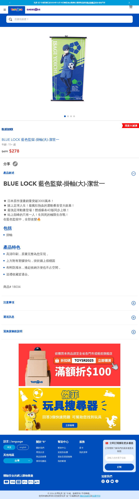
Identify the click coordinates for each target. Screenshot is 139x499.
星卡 (81, 448)
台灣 (17, 460)
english (23, 447)
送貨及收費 (63, 452)
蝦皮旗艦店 (91, 3)
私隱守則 (96, 496)
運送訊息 (8, 316)
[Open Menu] (5, 9)
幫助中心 (62, 448)
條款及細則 (85, 496)
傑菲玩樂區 (41, 461)
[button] (129, 2)
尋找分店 (40, 452)
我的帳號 (62, 461)
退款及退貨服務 (65, 456)
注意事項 (8, 302)
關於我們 (40, 448)
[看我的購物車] (131, 7)
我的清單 (83, 452)
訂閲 (119, 467)
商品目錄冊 (41, 456)
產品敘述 (8, 172)
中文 (9, 447)
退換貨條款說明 (12, 331)
